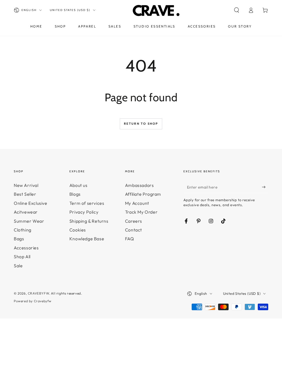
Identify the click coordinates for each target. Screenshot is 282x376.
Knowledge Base (86, 238)
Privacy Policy (83, 212)
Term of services (86, 203)
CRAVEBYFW (38, 293)
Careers (133, 221)
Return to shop (141, 124)
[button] (236, 10)
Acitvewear (26, 212)
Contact (133, 230)
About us (78, 185)
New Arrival (26, 185)
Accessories (26, 247)
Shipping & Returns (89, 221)
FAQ (129, 238)
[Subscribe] (265, 187)
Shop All (22, 256)
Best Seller (25, 194)
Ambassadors (139, 185)
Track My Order (141, 212)
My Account (137, 203)
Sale (18, 265)
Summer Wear (29, 221)
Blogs (75, 194)
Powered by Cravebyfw (32, 301)
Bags (19, 238)
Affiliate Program (143, 194)
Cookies (77, 230)
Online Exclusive (30, 203)
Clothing (22, 230)
